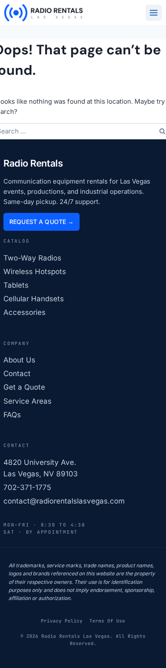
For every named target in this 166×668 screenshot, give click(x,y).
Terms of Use (107, 621)
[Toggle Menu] (154, 13)
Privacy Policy (62, 621)
